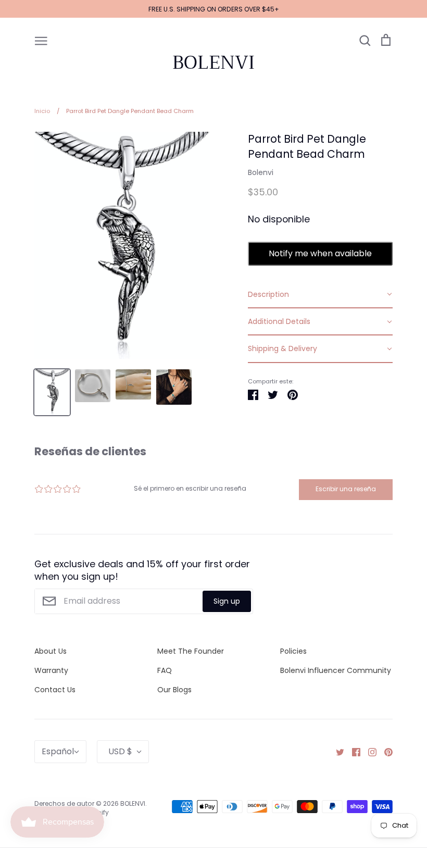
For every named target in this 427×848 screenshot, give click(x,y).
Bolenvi (260, 172)
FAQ (164, 670)
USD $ (120, 751)
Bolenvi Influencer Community (335, 670)
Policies (293, 651)
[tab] (320, 294)
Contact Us (55, 689)
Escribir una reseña (346, 488)
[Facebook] (352, 751)
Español (58, 751)
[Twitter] (336, 751)
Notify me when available (320, 253)
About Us (50, 651)
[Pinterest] (384, 751)
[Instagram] (368, 751)
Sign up (227, 601)
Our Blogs (174, 689)
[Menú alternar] (41, 40)
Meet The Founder (190, 651)
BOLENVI (213, 62)
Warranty (51, 670)
